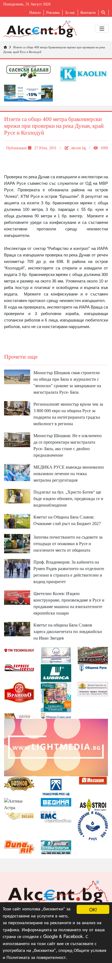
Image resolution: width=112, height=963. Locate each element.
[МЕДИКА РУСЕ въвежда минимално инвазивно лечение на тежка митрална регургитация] (17, 472)
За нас (70, 13)
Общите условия (90, 949)
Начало (35, 13)
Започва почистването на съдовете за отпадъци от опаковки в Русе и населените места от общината (67, 543)
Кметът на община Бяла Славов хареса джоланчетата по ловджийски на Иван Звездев (67, 631)
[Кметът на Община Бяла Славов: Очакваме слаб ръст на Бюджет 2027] (17, 520)
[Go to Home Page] (5, 47)
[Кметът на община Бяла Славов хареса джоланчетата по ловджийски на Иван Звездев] (17, 628)
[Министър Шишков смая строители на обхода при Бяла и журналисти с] (17, 376)
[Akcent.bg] (40, 29)
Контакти (88, 13)
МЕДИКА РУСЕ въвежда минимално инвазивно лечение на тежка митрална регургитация (68, 473)
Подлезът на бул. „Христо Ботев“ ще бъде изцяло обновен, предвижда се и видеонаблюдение (68, 498)
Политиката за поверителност (36, 957)
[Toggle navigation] (102, 29)
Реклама (53, 13)
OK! (93, 909)
